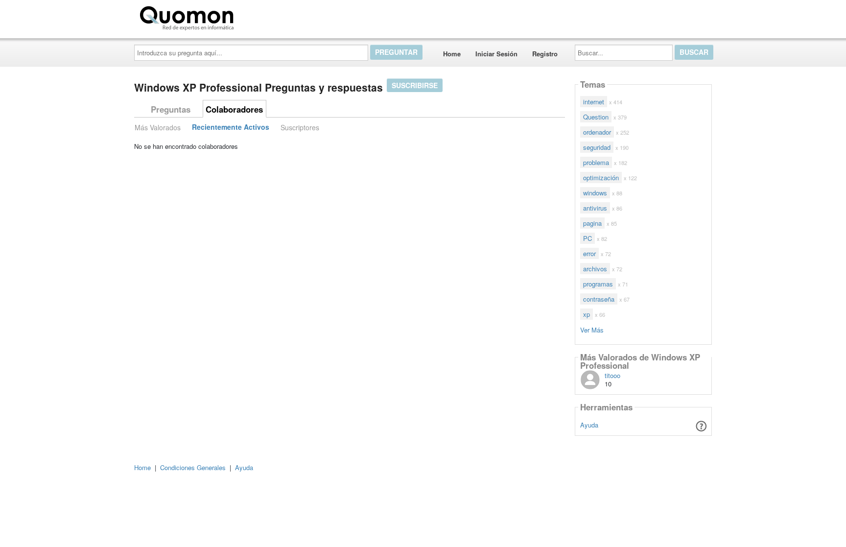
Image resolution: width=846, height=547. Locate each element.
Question (596, 116)
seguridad (597, 147)
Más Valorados (158, 127)
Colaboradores (234, 109)
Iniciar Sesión (496, 53)
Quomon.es (268, 16)
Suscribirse (415, 85)
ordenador (597, 132)
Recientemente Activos (230, 127)
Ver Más (592, 329)
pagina (592, 223)
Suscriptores (300, 127)
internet (593, 101)
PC (587, 238)
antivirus (595, 208)
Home (452, 53)
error (589, 253)
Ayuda (589, 424)
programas (598, 283)
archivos (595, 268)
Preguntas (170, 109)
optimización (601, 177)
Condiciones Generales (193, 467)
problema (596, 162)
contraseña (598, 299)
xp (586, 314)
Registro (545, 53)
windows (595, 192)
